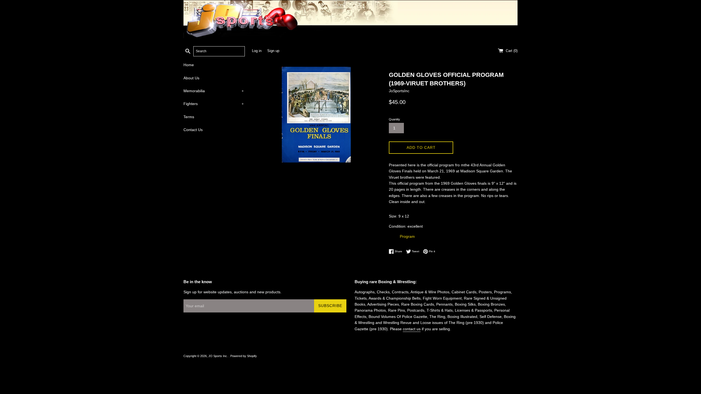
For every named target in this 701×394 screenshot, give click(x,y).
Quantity (394, 119)
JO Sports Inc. (218, 356)
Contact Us (193, 130)
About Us (191, 78)
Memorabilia (213, 91)
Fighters (213, 104)
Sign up (273, 51)
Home (188, 65)
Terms (188, 117)
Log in (257, 51)
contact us (412, 329)
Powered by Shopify (243, 356)
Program (407, 236)
